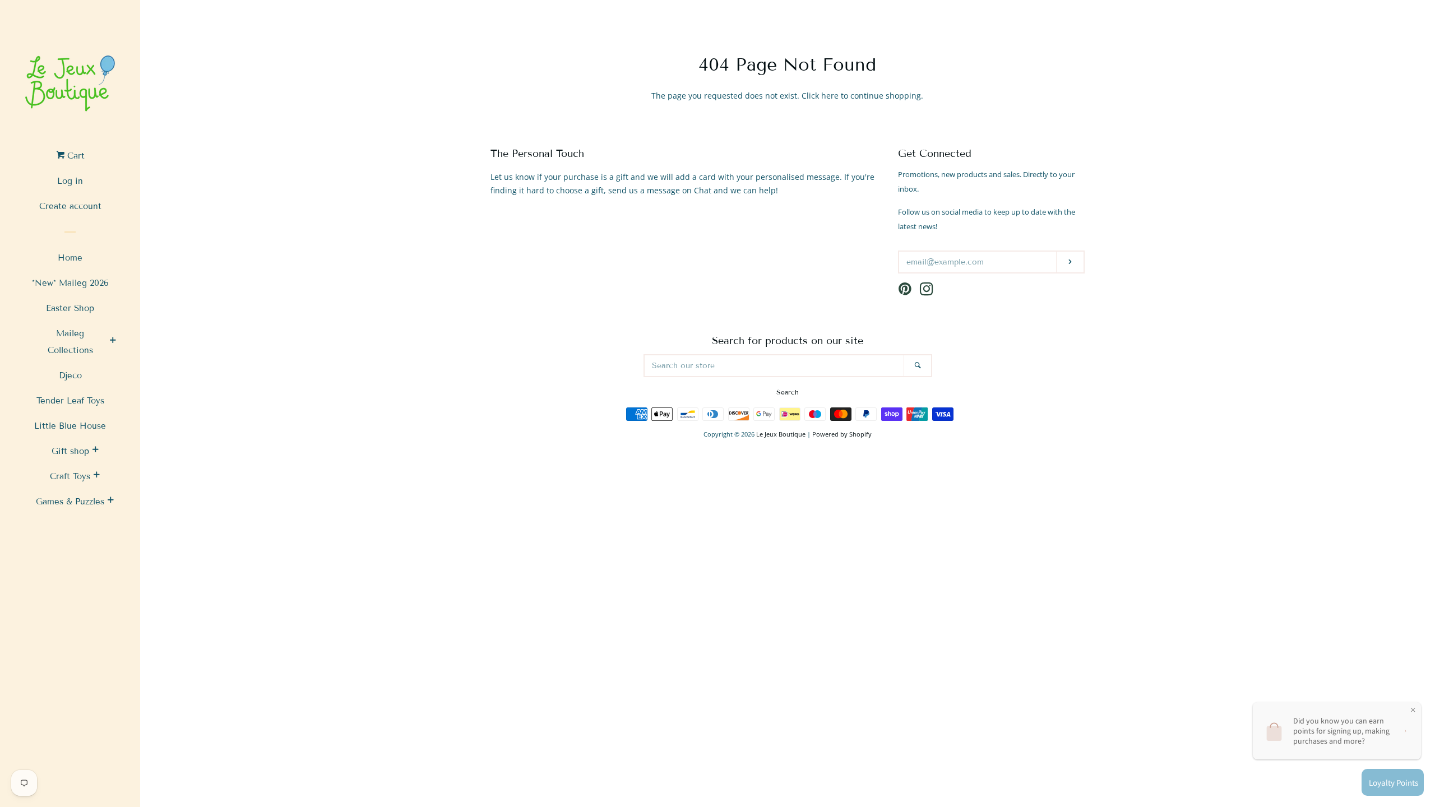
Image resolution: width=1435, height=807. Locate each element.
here (830, 95)
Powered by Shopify (842, 434)
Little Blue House (70, 426)
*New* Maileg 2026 (70, 283)
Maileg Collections (70, 341)
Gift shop (70, 451)
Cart (74, 156)
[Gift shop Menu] (95, 451)
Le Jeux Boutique (781, 434)
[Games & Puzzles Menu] (110, 501)
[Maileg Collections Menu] (113, 341)
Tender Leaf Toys (70, 401)
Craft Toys (70, 476)
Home (70, 258)
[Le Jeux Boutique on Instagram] (926, 291)
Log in (70, 181)
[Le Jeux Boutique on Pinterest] (905, 291)
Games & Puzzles (70, 502)
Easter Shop (70, 308)
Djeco (70, 375)
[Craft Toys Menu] (96, 476)
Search (787, 392)
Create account (70, 206)
